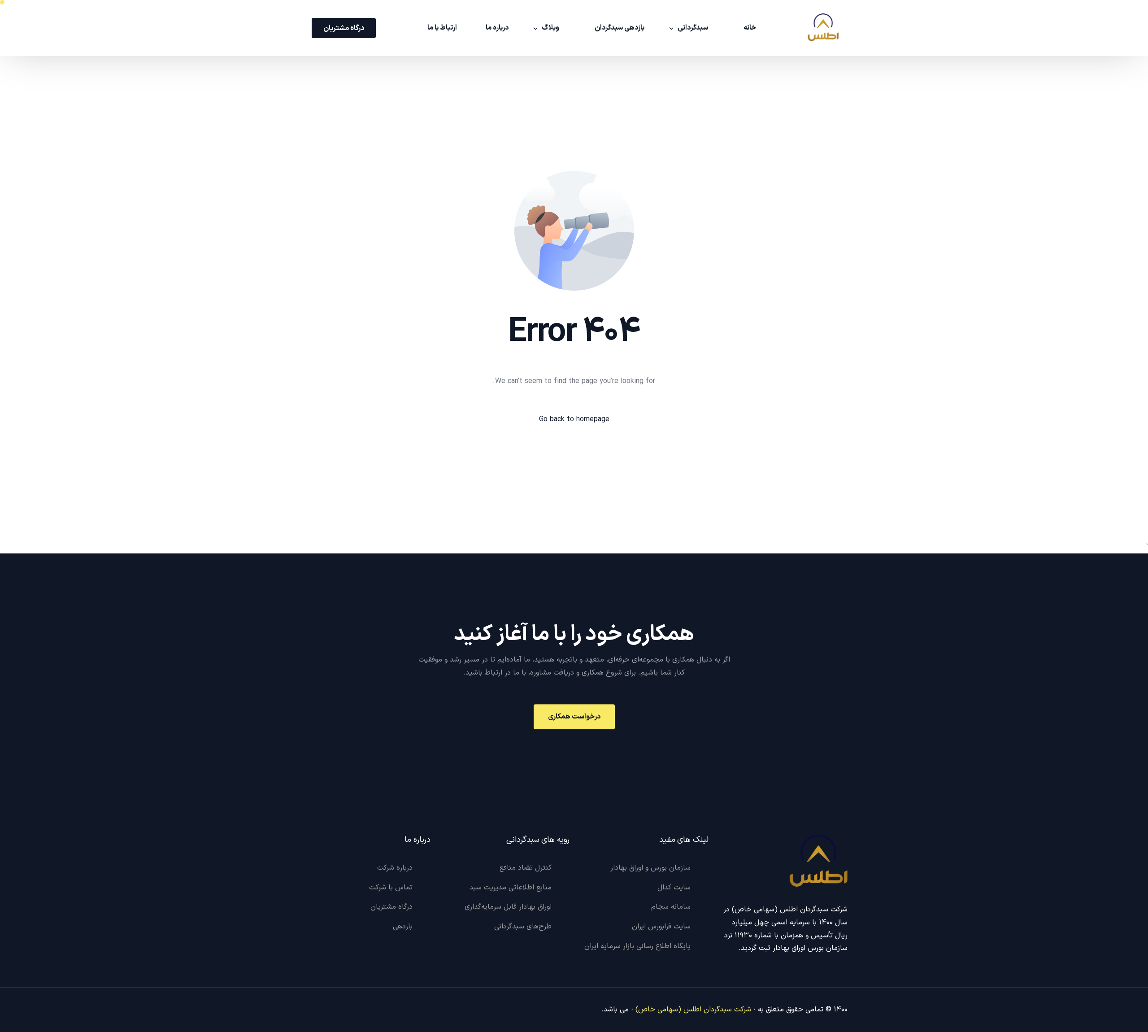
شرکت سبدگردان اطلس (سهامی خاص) (693, 1009)
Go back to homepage (574, 419)
